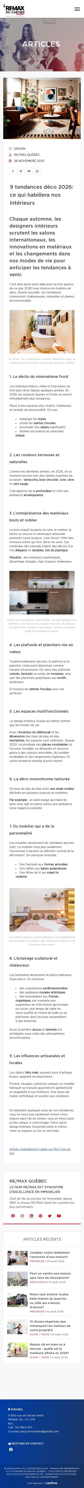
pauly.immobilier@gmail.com (39, 1431)
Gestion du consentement (42, 1477)
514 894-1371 (23, 1427)
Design (19, 148)
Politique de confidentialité (25, 1474)
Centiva (50, 1483)
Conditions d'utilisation (60, 1474)
